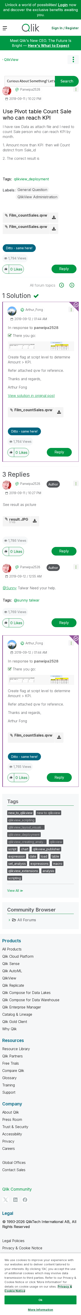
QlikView (11, 59)
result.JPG (18, 519)
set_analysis (17, 863)
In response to (33, 327)
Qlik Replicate (13, 985)
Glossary (9, 1078)
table (55, 856)
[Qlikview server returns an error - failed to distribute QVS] (71, 285)
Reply (64, 268)
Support (8, 1092)
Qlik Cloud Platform (18, 956)
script (12, 849)
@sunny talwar (27, 600)
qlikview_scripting (21, 820)
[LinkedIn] (15, 1199)
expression (16, 856)
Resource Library (16, 1049)
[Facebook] (25, 1199)
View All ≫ (15, 890)
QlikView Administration (37, 197)
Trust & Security (15, 1126)
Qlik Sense (11, 963)
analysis (48, 871)
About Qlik (10, 1112)
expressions (39, 863)
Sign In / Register (65, 28)
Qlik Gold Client (14, 1021)
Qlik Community (17, 1189)
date (32, 856)
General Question (32, 189)
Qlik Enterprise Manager (21, 1007)
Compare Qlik (13, 1070)
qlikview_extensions (23, 871)
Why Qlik (9, 1029)
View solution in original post (31, 395)
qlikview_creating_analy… (26, 842)
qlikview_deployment (31, 179)
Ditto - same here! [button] (19, 248)
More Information (40, 1309)
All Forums (26, 920)
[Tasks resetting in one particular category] (64, 285)
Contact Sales (13, 1170)
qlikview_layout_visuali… (25, 827)
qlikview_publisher (46, 849)
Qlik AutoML (12, 971)
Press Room (12, 1119)
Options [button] (73, 59)
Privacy (8, 1141)
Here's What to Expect (48, 45)
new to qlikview (48, 813)
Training (8, 1085)
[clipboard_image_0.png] (41, 346)
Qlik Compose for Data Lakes (26, 992)
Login (63, 4)
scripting (14, 878)
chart (24, 849)
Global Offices (14, 1162)
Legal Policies (13, 1240)
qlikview (56, 842)
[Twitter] (5, 1199)
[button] (76, 89)
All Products (12, 949)
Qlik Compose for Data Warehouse (30, 1000)
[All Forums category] (9, 920)
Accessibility (12, 1134)
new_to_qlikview (20, 813)
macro (57, 863)
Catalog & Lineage (17, 1014)
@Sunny (10, 588)
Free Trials (10, 1063)
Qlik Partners (12, 1056)
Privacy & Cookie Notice (22, 1248)
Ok (40, 1300)
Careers (8, 1148)
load (44, 856)
